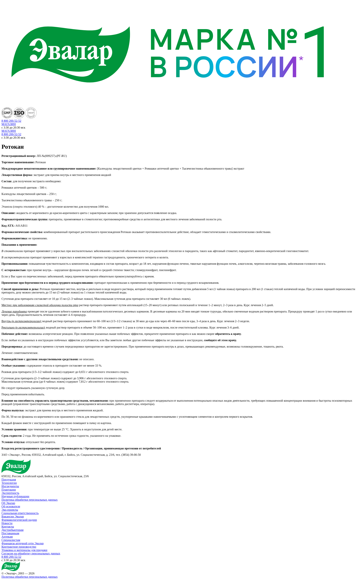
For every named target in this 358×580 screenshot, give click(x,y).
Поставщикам (10, 533)
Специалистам (10, 540)
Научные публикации (15, 496)
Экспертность (10, 493)
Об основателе (10, 506)
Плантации (8, 489)
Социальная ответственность (20, 513)
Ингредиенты (10, 486)
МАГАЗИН (8, 124)
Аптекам (7, 536)
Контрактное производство (18, 546)
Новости (6, 523)
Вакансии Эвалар (12, 516)
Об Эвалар (8, 503)
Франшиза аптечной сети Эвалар (22, 543)
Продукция (8, 479)
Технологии (9, 482)
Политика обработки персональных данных (29, 499)
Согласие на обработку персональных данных (30, 553)
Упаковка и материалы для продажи (24, 550)
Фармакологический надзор (19, 519)
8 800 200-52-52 (11, 134)
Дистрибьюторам (12, 529)
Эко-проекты (9, 509)
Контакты (7, 526)
